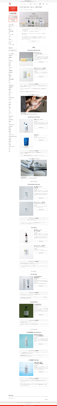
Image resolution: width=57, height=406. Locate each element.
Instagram (47, 4)
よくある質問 (25, 402)
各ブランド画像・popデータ (12, 50)
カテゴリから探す (11, 24)
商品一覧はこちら (34, 41)
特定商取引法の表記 (29, 402)
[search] (27, 3)
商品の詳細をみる (41, 76)
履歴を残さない (46, 399)
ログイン (43, 4)
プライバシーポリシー (34, 402)
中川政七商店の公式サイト (29, 1)
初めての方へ (18, 402)
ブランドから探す (11, 53)
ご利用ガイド (40, 4)
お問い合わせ (38, 402)
